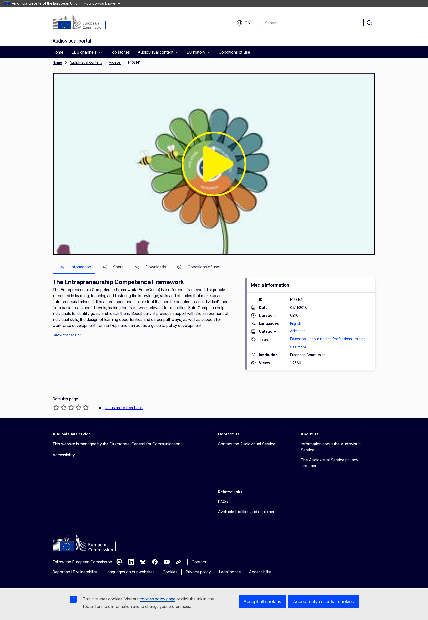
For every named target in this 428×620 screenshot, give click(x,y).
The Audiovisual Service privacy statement (329, 462)
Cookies (170, 571)
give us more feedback (122, 407)
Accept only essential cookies (323, 601)
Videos (115, 62)
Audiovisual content (86, 62)
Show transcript (67, 335)
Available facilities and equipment (247, 511)
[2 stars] (60, 407)
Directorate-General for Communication (144, 443)
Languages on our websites (130, 571)
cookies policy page (157, 598)
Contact (199, 561)
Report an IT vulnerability (75, 571)
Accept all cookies (262, 601)
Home (57, 62)
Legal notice (230, 571)
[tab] (74, 267)
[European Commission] (83, 22)
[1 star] (56, 407)
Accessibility (64, 454)
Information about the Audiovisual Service (331, 446)
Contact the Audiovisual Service (246, 443)
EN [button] (247, 22)
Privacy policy (198, 571)
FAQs (223, 501)
